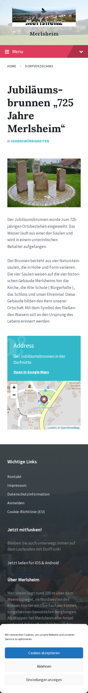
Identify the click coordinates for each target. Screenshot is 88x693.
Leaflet (52, 427)
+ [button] (14, 387)
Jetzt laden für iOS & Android (33, 562)
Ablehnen (44, 666)
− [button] (14, 395)
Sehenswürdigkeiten (30, 141)
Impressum (16, 485)
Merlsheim (44, 33)
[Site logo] (44, 25)
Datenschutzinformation (28, 494)
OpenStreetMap (70, 427)
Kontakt (14, 476)
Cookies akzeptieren (44, 653)
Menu (17, 51)
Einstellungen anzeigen (44, 679)
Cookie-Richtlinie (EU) (26, 511)
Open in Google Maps (31, 372)
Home (11, 66)
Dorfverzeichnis (39, 66)
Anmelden (15, 502)
